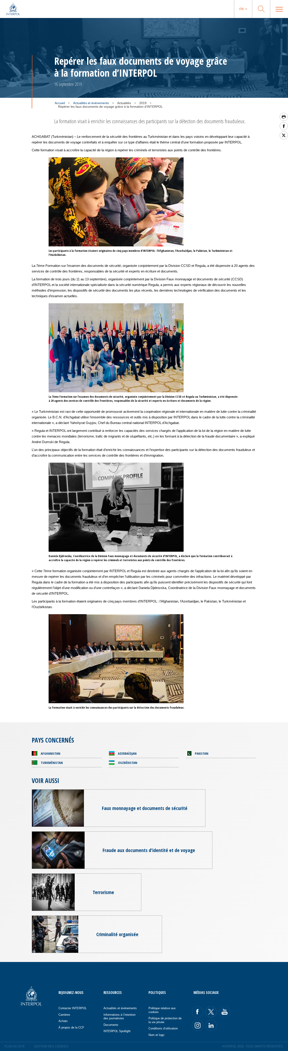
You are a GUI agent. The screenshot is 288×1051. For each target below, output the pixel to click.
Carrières (64, 1014)
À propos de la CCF (71, 1027)
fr (241, 9)
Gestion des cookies (51, 1046)
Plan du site (14, 1046)
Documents (111, 1024)
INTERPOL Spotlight (117, 1031)
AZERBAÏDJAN (127, 753)
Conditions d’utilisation (163, 1028)
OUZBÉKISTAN (127, 762)
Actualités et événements (91, 103)
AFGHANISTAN (50, 753)
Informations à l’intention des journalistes (119, 1016)
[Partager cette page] (284, 126)
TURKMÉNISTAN (52, 762)
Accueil (60, 103)
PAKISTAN (201, 753)
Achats (63, 1021)
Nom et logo (156, 1035)
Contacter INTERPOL (72, 1008)
